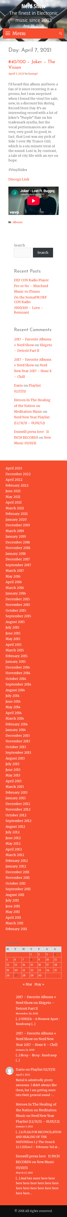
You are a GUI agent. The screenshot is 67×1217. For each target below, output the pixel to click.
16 (39, 964)
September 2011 (18, 889)
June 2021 (13, 491)
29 (32, 975)
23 (39, 970)
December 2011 (17, 872)
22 (31, 970)
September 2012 (18, 821)
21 (23, 970)
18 (55, 964)
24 (47, 970)
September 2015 (18, 616)
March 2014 (15, 718)
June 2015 (13, 633)
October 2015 (16, 610)
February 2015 (17, 656)
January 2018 (16, 554)
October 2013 (16, 747)
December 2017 (18, 559)
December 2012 (18, 804)
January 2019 (16, 536)
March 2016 (15, 588)
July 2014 (13, 696)
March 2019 (15, 531)
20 (15, 970)
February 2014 (17, 724)
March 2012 (15, 855)
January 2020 (16, 520)
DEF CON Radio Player (31, 280)
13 (15, 964)
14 (23, 964)
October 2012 (16, 815)
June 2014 (13, 701)
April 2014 (14, 713)
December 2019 (18, 525)
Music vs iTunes (27, 292)
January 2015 (16, 662)
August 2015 (15, 622)
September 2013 (18, 753)
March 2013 (15, 787)
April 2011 (13, 918)
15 (31, 964)
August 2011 (15, 895)
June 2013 (13, 770)
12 (7, 964)
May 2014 (13, 707)
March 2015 (15, 650)
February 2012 (17, 861)
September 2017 (18, 565)
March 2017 (15, 571)
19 (7, 970)
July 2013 (12, 764)
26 (7, 975)
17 (47, 964)
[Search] (60, 33)
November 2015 (18, 605)
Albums (17, 222)
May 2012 (13, 844)
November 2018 (18, 548)
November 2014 (18, 673)
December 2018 (18, 542)
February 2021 (17, 514)
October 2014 (16, 679)
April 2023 (14, 468)
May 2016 (13, 576)
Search (19, 245)
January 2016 (16, 593)
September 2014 (18, 684)
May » (39, 984)
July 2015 (12, 627)
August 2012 (15, 827)
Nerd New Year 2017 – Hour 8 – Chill (33, 371)
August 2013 (15, 758)
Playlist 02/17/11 (43, 1069)
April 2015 (14, 645)
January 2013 (16, 798)
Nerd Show (33, 6)
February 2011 (16, 929)
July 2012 (13, 832)
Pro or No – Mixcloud (31, 286)
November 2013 (18, 741)
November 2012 (18, 809)
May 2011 (13, 912)
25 (55, 970)
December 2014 (18, 667)
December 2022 (18, 474)
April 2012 (14, 849)
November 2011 (18, 878)
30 (39, 975)
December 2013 (18, 736)
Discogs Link (18, 179)
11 (55, 959)
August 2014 (15, 690)
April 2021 (14, 502)
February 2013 (17, 792)
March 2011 (14, 923)
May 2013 (13, 775)
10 (47, 959)
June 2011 (13, 906)
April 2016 (14, 582)
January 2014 (16, 730)
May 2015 (13, 639)
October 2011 (16, 883)
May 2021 (13, 497)
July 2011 (12, 900)
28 (23, 975)
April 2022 (14, 480)
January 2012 (16, 866)
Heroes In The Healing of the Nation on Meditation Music (32, 405)
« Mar (27, 984)
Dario (18, 385)
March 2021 (15, 508)
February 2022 (17, 485)
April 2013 (14, 781)
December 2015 (18, 599)
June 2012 (13, 838)
